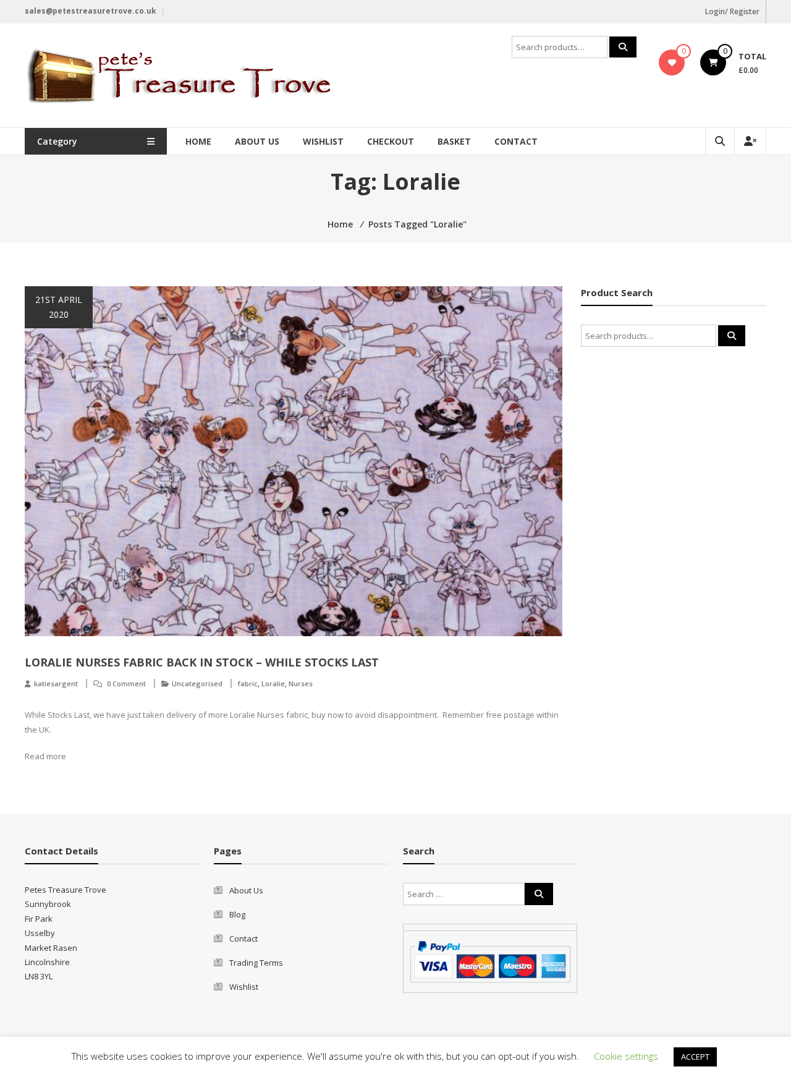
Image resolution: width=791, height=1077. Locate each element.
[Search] (623, 46)
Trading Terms (256, 962)
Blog (237, 914)
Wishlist (323, 141)
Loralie (273, 683)
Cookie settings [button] (626, 1056)
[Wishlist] (672, 62)
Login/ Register (732, 11)
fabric (248, 683)
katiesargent (56, 683)
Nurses (301, 683)
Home (198, 141)
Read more (45, 756)
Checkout (390, 141)
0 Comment (126, 683)
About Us (257, 141)
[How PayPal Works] (490, 960)
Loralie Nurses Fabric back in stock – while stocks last (202, 662)
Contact (516, 141)
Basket (454, 141)
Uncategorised (197, 683)
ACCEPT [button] (695, 1056)
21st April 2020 (58, 307)
